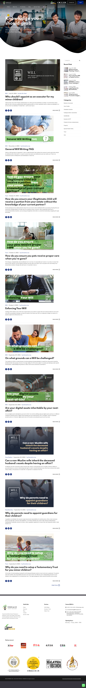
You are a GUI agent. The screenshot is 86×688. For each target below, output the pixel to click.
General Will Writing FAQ (19, 149)
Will (6, 93)
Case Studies (8, 457)
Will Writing (46, 607)
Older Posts (55, 585)
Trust (6, 195)
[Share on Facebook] (6, 110)
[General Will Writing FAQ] (32, 129)
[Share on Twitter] (9, 110)
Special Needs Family (68, 128)
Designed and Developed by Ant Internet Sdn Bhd (71, 678)
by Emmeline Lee (25, 146)
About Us (15, 6)
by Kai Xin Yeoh (22, 93)
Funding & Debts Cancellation (70, 112)
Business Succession (68, 103)
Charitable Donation (68, 109)
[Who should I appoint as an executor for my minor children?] (32, 75)
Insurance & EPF (67, 119)
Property (66, 125)
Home (8, 6)
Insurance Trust (47, 609)
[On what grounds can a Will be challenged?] (32, 338)
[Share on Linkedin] (11, 110)
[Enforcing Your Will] (32, 288)
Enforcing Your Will (15, 308)
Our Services (22, 6)
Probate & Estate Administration (71, 122)
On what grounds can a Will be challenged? (29, 358)
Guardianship (9, 509)
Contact (24, 612)
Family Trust (46, 611)
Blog (30, 6)
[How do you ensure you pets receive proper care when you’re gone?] (32, 236)
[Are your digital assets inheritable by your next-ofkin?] (32, 388)
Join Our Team (37, 6)
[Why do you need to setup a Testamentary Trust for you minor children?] (32, 547)
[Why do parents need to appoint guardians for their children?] (32, 493)
